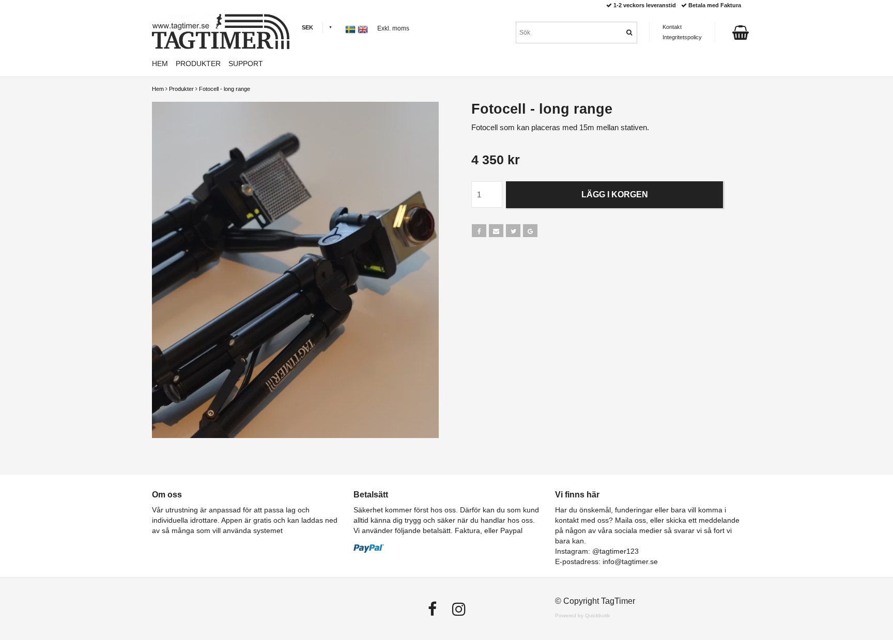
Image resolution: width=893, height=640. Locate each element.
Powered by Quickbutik (582, 615)
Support (245, 63)
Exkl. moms (393, 28)
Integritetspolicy (682, 37)
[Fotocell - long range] (295, 270)
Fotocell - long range (224, 89)
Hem (158, 89)
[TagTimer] (220, 31)
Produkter (181, 89)
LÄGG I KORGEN (614, 194)
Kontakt (672, 27)
